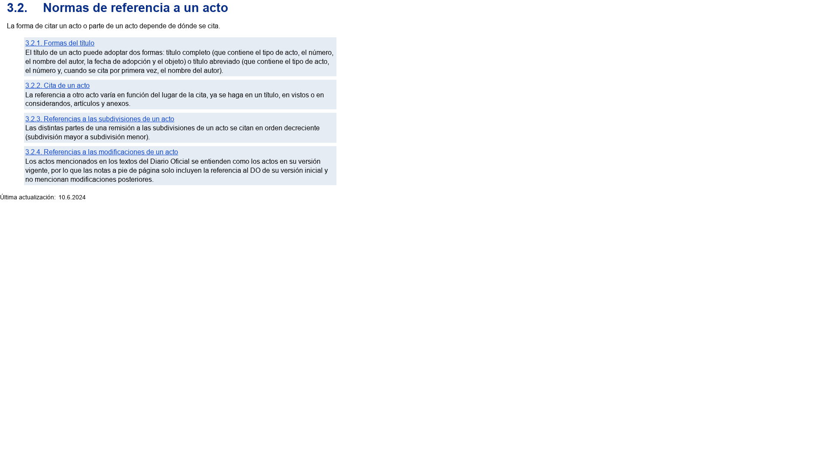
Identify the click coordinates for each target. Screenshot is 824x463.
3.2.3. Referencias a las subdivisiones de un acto (99, 119)
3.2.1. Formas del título (59, 43)
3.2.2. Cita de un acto (57, 85)
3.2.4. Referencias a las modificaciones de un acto (101, 152)
